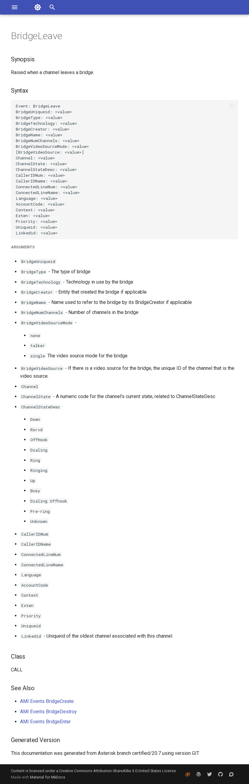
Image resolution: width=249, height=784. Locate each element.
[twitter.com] (209, 774)
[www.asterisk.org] (188, 774)
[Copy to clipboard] (232, 106)
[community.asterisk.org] (231, 774)
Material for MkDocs (47, 777)
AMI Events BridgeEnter (45, 721)
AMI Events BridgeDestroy (48, 711)
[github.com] (220, 774)
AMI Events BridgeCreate (47, 701)
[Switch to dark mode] (38, 7)
